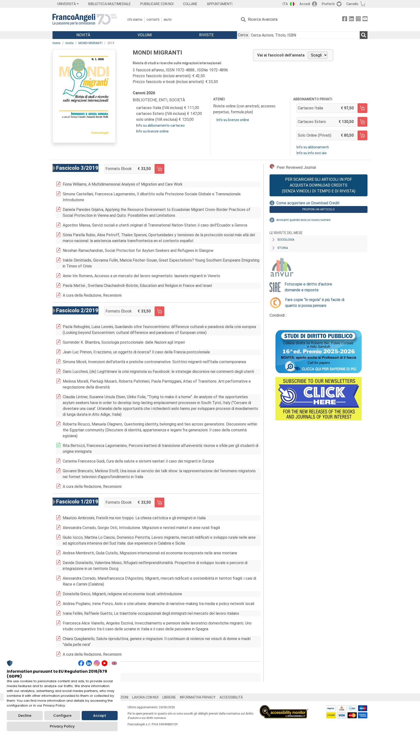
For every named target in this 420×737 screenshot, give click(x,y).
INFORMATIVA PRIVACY (198, 697)
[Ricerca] (364, 35)
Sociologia (285, 239)
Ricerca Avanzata (263, 19)
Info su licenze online (152, 131)
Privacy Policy (62, 726)
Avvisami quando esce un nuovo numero (303, 220)
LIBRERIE (169, 697)
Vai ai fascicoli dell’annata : (88, 677)
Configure (62, 715)
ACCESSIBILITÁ (231, 697)
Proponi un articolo (318, 209)
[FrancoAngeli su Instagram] (358, 19)
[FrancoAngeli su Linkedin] (351, 19)
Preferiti (328, 4)
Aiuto (168, 19)
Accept (99, 715)
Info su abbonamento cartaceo (160, 125)
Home (56, 43)
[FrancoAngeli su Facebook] (344, 19)
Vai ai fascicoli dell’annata (281, 55)
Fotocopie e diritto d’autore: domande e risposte (309, 287)
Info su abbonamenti (313, 147)
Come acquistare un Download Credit (308, 203)
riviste (69, 43)
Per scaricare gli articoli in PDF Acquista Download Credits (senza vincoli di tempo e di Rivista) (318, 185)
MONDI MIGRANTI (90, 43)
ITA (285, 4)
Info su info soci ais (312, 153)
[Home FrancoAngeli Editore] (84, 19)
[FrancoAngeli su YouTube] (365, 19)
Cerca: (243, 35)
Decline (24, 715)
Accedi (304, 4)
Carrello (352, 4)
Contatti (153, 19)
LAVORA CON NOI (145, 697)
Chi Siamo (134, 19)
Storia (282, 248)
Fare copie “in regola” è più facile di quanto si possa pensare (314, 302)
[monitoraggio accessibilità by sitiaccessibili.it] (284, 708)
